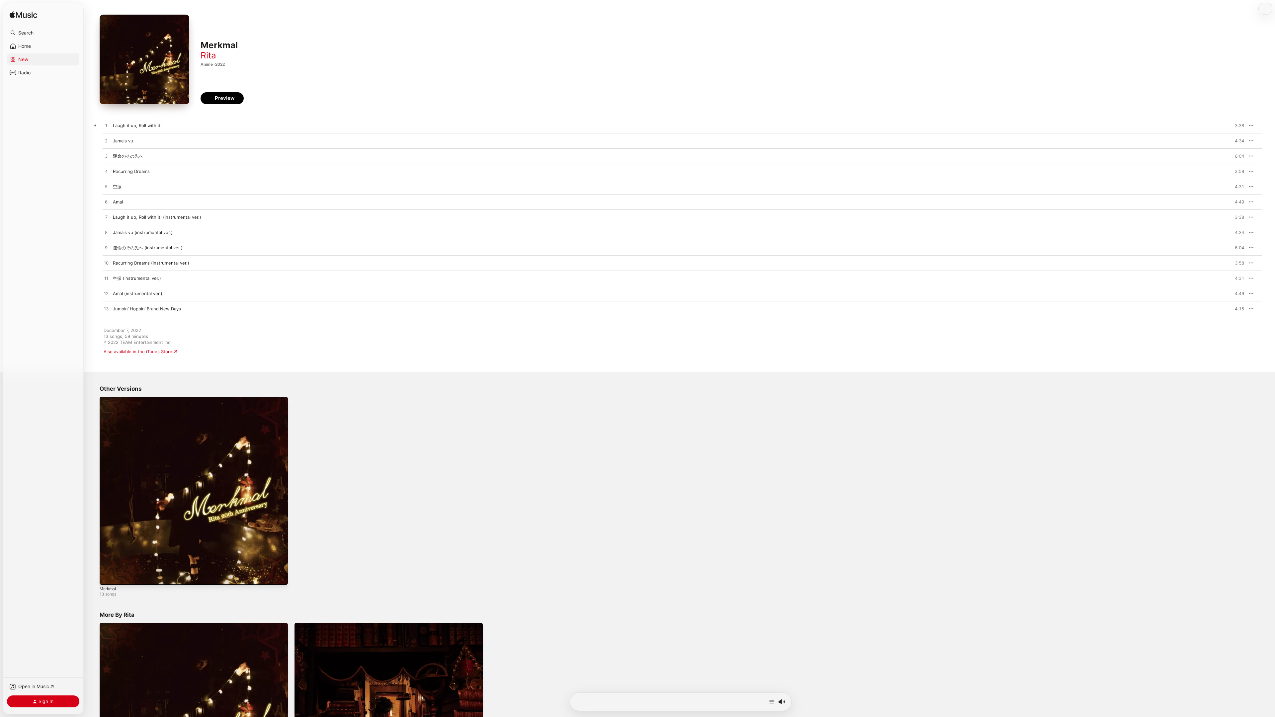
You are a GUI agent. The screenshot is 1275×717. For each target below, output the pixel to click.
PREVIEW (1237, 125)
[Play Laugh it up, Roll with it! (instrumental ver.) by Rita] (106, 217)
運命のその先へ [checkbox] (128, 156)
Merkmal (108, 399)
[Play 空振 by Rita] (106, 187)
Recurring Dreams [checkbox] (131, 171)
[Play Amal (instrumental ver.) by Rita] (106, 294)
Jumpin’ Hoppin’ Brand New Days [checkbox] (147, 308)
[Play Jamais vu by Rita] (106, 141)
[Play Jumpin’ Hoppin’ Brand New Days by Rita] (106, 309)
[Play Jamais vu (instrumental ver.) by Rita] (106, 233)
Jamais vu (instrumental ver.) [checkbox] (143, 232)
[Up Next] (771, 701)
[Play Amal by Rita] (106, 202)
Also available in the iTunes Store (138, 351)
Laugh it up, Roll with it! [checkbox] (137, 125)
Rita (208, 55)
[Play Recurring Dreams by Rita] (106, 172)
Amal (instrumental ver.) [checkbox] (137, 293)
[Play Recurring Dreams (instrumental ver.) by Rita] (106, 263)
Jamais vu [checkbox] (123, 140)
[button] (43, 33)
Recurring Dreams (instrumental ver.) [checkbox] (151, 263)
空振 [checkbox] (117, 186)
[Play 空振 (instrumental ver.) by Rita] (106, 278)
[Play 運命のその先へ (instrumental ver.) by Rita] (106, 248)
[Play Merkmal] (108, 577)
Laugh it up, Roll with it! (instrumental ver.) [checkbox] (157, 217)
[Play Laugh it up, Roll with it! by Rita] (106, 126)
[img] (23, 15)
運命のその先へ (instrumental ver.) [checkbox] (148, 247)
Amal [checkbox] (118, 201)
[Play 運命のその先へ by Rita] (106, 156)
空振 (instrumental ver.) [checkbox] (137, 278)
